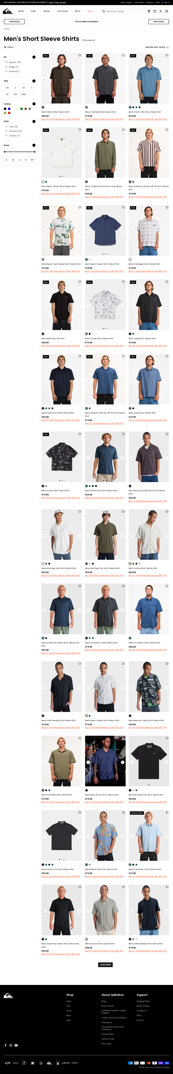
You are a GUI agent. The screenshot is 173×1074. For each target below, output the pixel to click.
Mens (21, 11)
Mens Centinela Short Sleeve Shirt (100, 112)
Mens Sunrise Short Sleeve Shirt (143, 568)
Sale (90, 11)
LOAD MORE (105, 964)
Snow (46, 11)
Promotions (107, 1022)
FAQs (139, 1015)
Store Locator (108, 1006)
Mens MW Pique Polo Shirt (53, 338)
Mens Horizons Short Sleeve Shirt (100, 943)
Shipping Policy (143, 1001)
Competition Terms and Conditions (113, 1028)
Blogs (104, 1001)
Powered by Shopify (161, 1067)
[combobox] (125, 11)
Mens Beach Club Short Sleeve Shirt (101, 869)
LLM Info (140, 1020)
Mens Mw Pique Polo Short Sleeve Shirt (59, 568)
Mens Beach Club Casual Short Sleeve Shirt (61, 264)
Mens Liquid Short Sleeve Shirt (142, 338)
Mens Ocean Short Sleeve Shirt (99, 338)
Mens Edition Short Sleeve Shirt (56, 112)
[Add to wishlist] (80, 55)
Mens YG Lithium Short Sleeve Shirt (144, 642)
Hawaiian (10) (15, 131)
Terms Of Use (108, 1039)
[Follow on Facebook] (5, 1045)
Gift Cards (106, 1044)
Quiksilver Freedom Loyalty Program (114, 1011)
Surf (33, 11)
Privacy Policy (108, 1034)
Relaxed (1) (14, 71)
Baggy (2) (14, 66)
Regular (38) (15, 62)
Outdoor (62, 11)
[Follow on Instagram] (11, 1045)
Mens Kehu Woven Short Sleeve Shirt (102, 795)
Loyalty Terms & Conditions (114, 1018)
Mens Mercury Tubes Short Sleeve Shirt (146, 720)
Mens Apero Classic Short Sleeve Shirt (59, 186)
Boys (78, 11)
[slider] (4, 152)
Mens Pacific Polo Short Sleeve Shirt (145, 112)
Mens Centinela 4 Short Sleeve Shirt (101, 642)
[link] (19, 62)
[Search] (102, 11)
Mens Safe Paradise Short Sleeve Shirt (59, 720)
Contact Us (142, 1011)
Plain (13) (13, 126)
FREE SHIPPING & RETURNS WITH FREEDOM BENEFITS (35, 2)
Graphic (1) (14, 135)
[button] (22, 11)
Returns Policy (143, 1006)
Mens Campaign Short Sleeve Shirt (144, 264)
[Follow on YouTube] (16, 1045)
